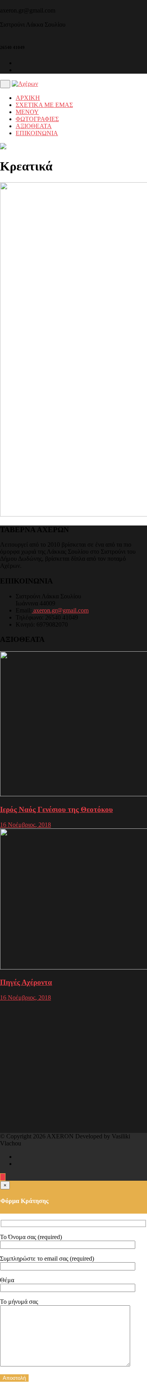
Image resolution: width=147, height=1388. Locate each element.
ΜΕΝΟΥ (27, 112)
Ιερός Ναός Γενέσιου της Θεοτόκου (56, 809)
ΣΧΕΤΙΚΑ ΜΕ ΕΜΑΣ (44, 104)
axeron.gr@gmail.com (60, 610)
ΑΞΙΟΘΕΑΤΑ (34, 126)
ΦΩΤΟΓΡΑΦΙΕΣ (37, 119)
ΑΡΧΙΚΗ (28, 97)
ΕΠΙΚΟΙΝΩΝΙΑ (37, 133)
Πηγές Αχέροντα (26, 982)
